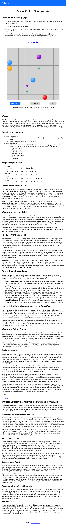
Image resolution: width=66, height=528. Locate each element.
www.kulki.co (35, 523)
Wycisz (53, 103)
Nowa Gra (14, 103)
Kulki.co (5, 3)
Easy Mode (35, 103)
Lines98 (7, 398)
